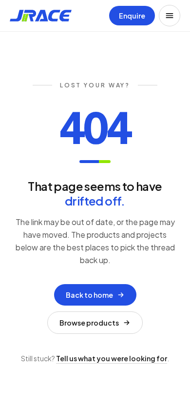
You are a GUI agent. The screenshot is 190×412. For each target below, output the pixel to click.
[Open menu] (169, 15)
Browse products (89, 322)
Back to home (89, 294)
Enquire (132, 15)
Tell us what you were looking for (111, 358)
